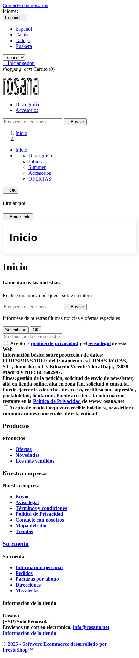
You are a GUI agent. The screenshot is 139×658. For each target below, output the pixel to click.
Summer (37, 167)
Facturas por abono (37, 579)
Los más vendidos (35, 461)
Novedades (27, 455)
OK (10, 190)
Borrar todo (17, 216)
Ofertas (24, 449)
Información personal (39, 567)
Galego (23, 40)
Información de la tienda (29, 633)
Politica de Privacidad (39, 514)
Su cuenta (16, 543)
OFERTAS (39, 179)
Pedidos (24, 573)
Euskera (24, 46)
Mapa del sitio (31, 525)
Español (24, 29)
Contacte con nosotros (25, 5)
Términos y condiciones (41, 508)
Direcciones (28, 585)
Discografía (27, 104)
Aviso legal (27, 502)
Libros (35, 161)
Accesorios (27, 110)
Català (22, 34)
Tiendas (24, 531)
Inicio (21, 150)
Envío (22, 496)
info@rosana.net (91, 627)
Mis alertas (27, 590)
